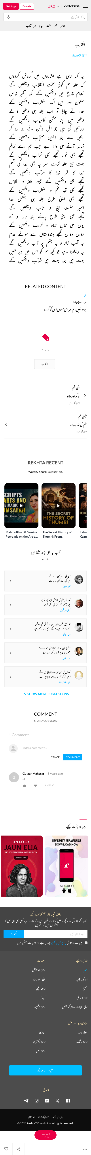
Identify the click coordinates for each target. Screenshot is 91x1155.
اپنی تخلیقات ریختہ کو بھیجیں (74, 1007)
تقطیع (85, 988)
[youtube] (47, 1100)
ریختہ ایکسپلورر (39, 1007)
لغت (48, 26)
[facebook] (67, 1100)
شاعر (63, 26)
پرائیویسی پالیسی (58, 943)
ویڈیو (41, 26)
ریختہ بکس (41, 1051)
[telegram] (26, 1100)
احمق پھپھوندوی (79, 55)
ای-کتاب (31, 26)
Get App (11, 6)
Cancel (56, 757)
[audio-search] (8, 16)
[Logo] (71, 6)
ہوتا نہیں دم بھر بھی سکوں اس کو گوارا (65, 310)
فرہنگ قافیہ (81, 979)
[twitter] (57, 1100)
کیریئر (43, 997)
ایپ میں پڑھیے (45, 1135)
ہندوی (42, 1032)
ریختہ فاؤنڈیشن (39, 970)
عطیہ (85, 970)
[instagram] (36, 1100)
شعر (55, 26)
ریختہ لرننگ (81, 1041)
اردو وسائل (81, 997)
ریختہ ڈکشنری (39, 1041)
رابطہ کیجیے (41, 988)
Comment (73, 757)
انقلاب (45, 364)
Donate (27, 6)
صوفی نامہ (82, 1032)
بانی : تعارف (39, 979)
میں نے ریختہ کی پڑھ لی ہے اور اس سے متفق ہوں (49, 943)
